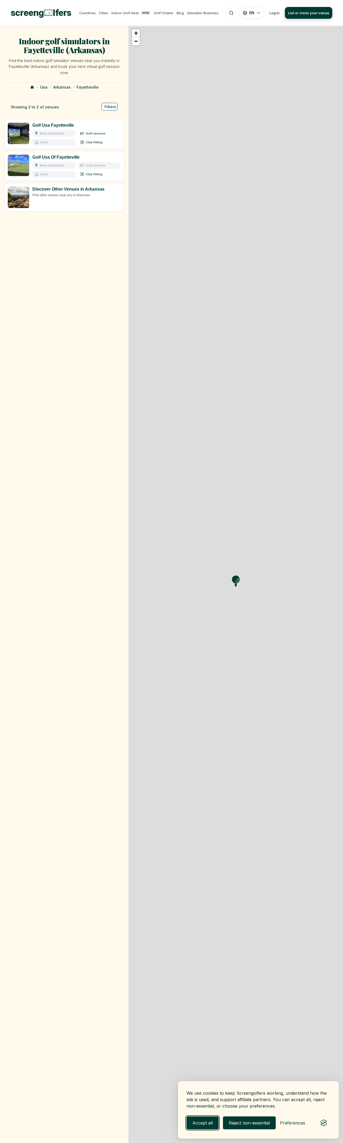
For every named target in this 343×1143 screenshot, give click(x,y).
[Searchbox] (231, 13)
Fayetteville (88, 87)
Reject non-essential (249, 1123)
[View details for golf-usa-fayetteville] (64, 134)
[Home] (32, 87)
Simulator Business (202, 13)
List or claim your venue (308, 13)
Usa (43, 87)
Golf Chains (163, 13)
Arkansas (62, 87)
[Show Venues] (64, 197)
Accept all (202, 1123)
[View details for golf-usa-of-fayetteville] (64, 166)
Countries (87, 13)
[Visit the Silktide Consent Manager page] (323, 1122)
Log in (274, 13)
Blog (180, 13)
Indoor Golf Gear (130, 13)
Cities (103, 13)
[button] (136, 33)
